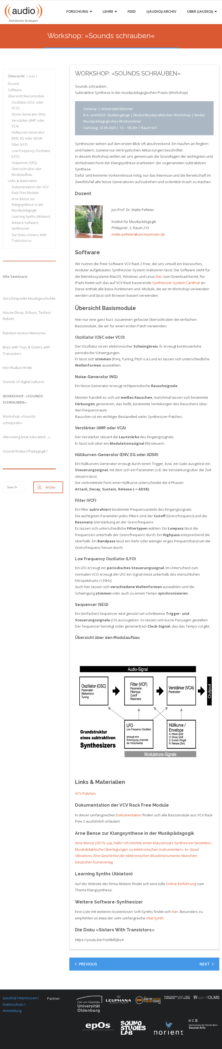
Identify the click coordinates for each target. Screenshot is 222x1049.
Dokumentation (129, 815)
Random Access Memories (24, 333)
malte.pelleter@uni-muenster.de (138, 234)
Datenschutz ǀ (14, 1004)
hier (159, 276)
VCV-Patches (85, 793)
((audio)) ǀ (10, 997)
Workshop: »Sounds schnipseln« (19, 419)
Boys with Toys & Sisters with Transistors (26, 350)
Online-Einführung (181, 883)
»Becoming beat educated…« (26, 436)
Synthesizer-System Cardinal (176, 282)
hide (32, 76)
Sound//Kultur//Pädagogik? (25, 451)
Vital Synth (155, 918)
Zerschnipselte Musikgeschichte (29, 298)
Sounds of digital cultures (23, 381)
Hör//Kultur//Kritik (17, 367)
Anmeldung (12, 1010)
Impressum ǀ (28, 997)
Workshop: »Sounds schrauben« (23, 399)
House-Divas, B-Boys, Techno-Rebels (27, 315)
